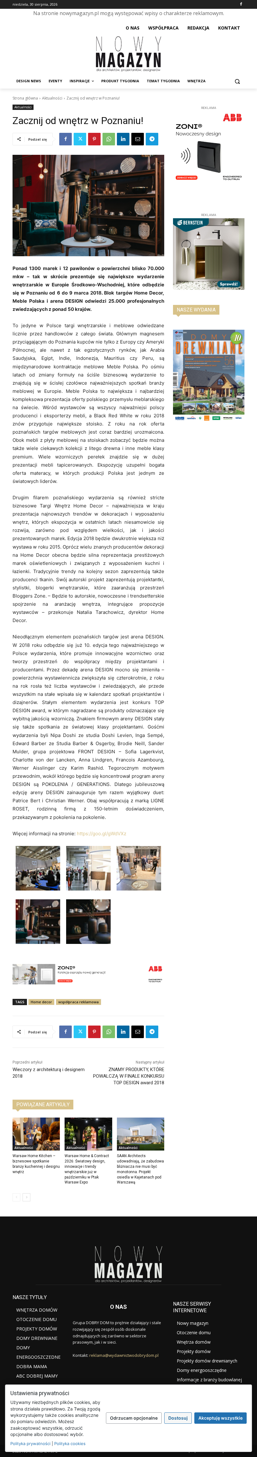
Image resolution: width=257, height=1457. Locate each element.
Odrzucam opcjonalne (134, 1418)
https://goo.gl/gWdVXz (101, 834)
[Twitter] (80, 139)
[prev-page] (16, 1197)
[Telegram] (152, 139)
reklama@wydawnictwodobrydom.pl (124, 1355)
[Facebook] (240, 4)
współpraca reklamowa (78, 1001)
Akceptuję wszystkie (220, 1418)
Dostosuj (178, 1418)
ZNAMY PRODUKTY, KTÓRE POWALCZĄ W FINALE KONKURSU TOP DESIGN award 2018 (128, 1076)
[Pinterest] (94, 139)
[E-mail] (137, 139)
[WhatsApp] (108, 139)
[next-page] (26, 1197)
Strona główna (25, 98)
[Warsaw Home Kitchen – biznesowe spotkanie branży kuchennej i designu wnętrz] (36, 1134)
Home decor (41, 1001)
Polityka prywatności (30, 1443)
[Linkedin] (123, 139)
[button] (237, 81)
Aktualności (52, 98)
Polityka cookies (70, 1443)
